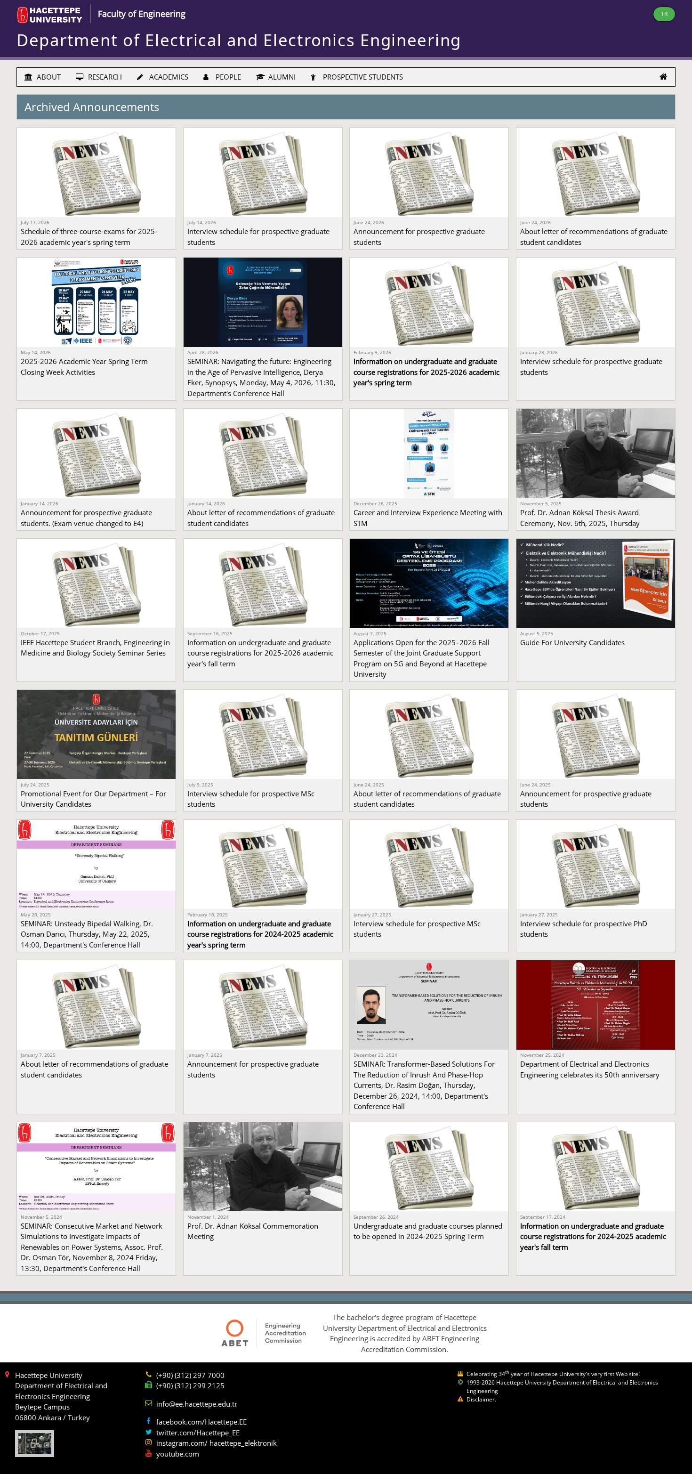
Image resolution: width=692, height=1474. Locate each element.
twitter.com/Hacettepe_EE (198, 1432)
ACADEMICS (167, 76)
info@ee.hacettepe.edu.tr (196, 1404)
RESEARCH (104, 76)
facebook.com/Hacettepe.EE (201, 1421)
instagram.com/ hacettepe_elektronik (216, 1443)
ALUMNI (281, 76)
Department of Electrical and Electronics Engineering (238, 40)
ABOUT (48, 76)
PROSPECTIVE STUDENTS (362, 76)
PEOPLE (227, 76)
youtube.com (177, 1453)
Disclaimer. (481, 1399)
